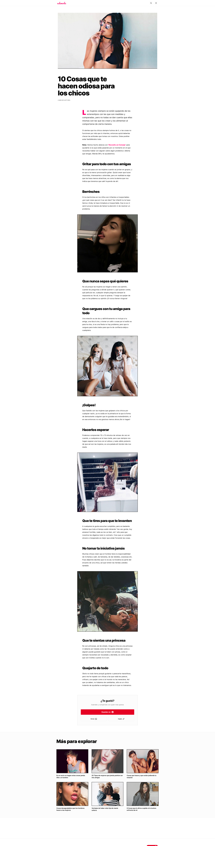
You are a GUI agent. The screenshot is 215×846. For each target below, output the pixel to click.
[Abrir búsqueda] (151, 3)
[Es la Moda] (61, 3)
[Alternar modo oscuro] (156, 3)
